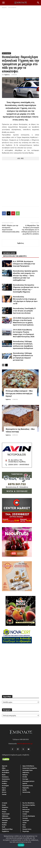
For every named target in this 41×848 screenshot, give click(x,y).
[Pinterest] (13, 213)
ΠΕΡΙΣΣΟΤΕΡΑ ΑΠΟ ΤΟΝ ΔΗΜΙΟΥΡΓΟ (15, 256)
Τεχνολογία (25, 820)
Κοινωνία (4, 809)
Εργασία (24, 783)
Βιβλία (4, 790)
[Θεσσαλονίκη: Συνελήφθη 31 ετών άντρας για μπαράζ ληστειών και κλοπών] (7, 310)
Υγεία (23, 825)
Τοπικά (24, 822)
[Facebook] (4, 213)
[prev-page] (3, 365)
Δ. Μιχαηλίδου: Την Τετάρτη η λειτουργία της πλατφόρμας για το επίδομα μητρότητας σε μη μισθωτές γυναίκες (30, 230)
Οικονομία (5, 820)
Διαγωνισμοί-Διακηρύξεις (29, 768)
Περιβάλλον (5, 831)
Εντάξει (21, 845)
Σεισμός (24, 814)
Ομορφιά (4, 822)
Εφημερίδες (25, 788)
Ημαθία (24, 790)
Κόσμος (4, 812)
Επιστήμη (25, 779)
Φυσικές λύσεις (26, 829)
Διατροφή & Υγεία (27, 770)
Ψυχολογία (25, 831)
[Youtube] (29, 749)
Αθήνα (3, 768)
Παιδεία (4, 825)
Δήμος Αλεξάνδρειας (28, 766)
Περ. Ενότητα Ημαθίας (28, 805)
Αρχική (4, 7)
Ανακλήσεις (5, 777)
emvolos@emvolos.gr (25, 743)
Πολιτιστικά (26, 809)
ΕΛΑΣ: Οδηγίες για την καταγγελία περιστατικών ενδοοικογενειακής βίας (11, 229)
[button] (3, 2)
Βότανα (4, 792)
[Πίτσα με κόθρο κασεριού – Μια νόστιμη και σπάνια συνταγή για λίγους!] (20, 382)
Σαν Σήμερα (25, 812)
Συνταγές (25, 818)
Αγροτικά (4, 766)
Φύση (24, 827)
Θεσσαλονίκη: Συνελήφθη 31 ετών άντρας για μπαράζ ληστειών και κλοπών (24, 310)
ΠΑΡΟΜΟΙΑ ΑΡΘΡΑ (9, 253)
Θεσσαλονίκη (26, 792)
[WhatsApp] (18, 213)
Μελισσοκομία (6, 818)
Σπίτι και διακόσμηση (28, 816)
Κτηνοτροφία (6, 814)
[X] (9, 213)
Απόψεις (4, 783)
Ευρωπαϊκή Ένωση (27, 785)
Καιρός (4, 805)
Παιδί (3, 827)
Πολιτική (25, 807)
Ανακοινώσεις (6, 779)
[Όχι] (39, 841)
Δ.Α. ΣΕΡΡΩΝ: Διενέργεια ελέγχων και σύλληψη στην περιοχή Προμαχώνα (24, 263)
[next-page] (6, 365)
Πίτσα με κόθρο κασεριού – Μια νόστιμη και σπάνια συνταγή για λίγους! (19, 393)
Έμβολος (7, 74)
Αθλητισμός (5, 770)
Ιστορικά (4, 803)
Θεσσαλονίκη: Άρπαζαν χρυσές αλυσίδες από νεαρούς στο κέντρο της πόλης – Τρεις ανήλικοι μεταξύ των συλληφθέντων (25, 275)
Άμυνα (3, 775)
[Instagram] (18, 749)
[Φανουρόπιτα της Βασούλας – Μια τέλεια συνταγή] (20, 418)
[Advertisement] (20, 29)
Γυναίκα (4, 794)
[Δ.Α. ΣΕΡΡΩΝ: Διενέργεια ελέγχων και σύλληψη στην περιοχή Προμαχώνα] (7, 263)
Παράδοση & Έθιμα (7, 829)
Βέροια (4, 788)
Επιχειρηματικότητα (28, 781)
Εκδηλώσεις (25, 772)
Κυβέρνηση (5, 816)
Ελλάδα (24, 777)
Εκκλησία (25, 775)
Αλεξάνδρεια (5, 772)
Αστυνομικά (12, 7)
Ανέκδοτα (4, 781)
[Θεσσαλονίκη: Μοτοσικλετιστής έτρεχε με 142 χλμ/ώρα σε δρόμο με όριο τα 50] (7, 299)
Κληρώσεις (5, 807)
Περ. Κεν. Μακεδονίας (28, 803)
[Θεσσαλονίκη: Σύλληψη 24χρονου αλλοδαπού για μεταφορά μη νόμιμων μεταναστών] (7, 355)
